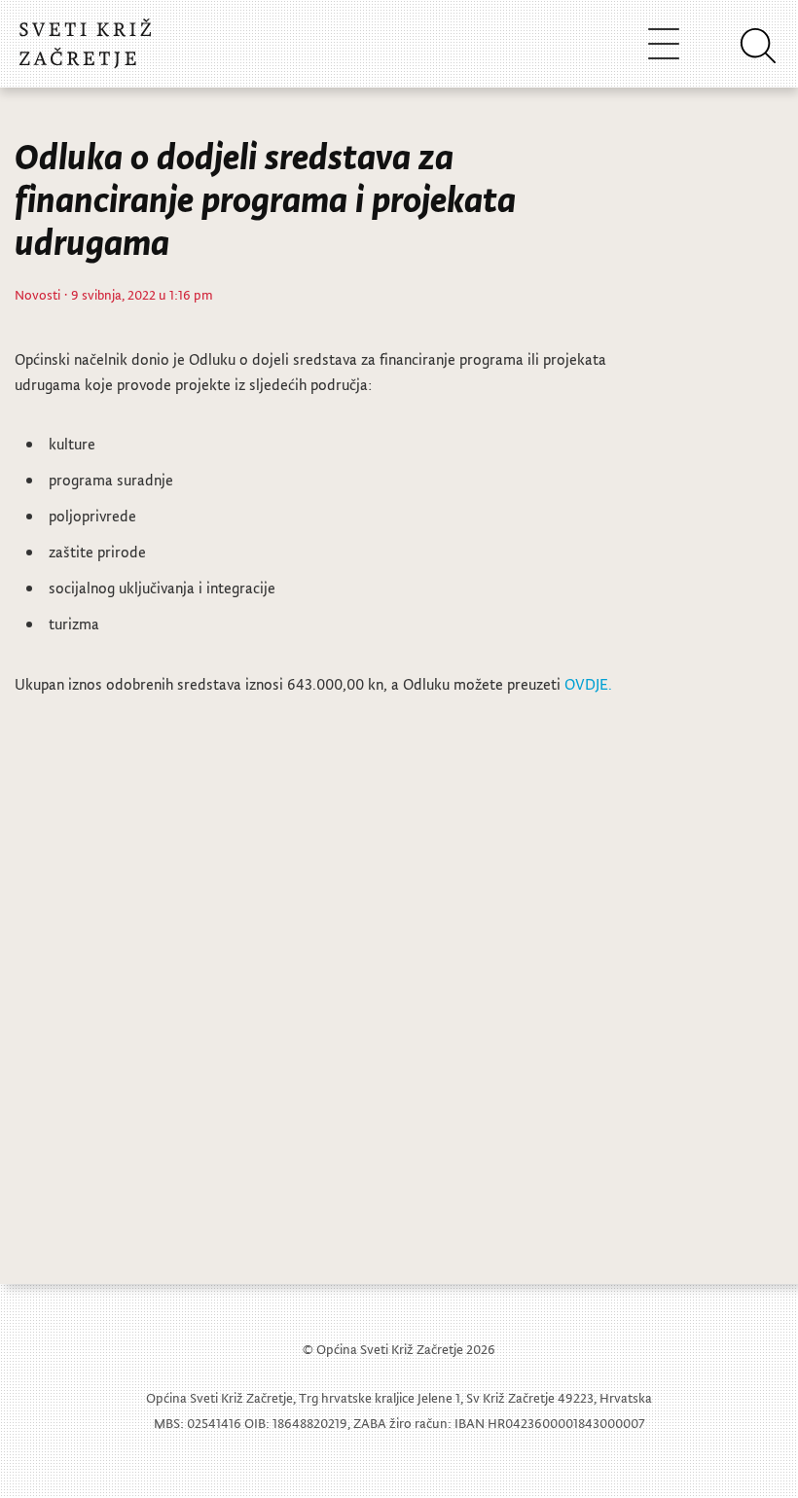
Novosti (37, 294)
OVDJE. (588, 684)
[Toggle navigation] (663, 43)
